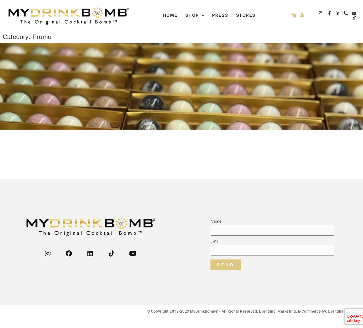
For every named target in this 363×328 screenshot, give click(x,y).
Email (215, 241)
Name (215, 221)
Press (220, 15)
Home (170, 15)
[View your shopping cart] (294, 15)
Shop (192, 15)
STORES (246, 15)
